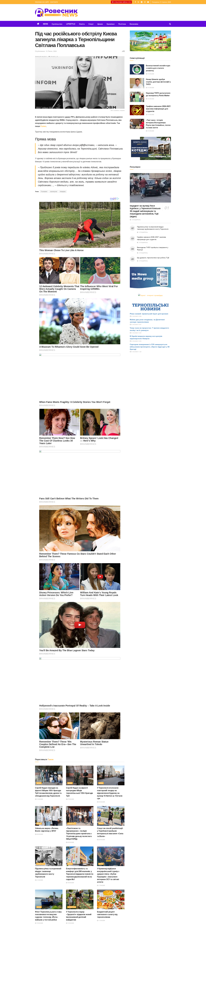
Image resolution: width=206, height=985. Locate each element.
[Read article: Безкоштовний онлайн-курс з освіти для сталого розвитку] (137, 69)
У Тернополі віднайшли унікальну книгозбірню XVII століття (109, 952)
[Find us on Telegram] (141, 2)
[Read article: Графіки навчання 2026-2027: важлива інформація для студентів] (137, 110)
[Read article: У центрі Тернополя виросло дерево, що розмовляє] (48, 937)
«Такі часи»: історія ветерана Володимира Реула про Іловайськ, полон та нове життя (158, 124)
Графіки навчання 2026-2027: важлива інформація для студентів (158, 108)
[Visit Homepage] (56, 12)
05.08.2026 (101, 958)
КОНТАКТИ (54, 2)
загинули (53, 191)
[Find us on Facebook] (135, 2)
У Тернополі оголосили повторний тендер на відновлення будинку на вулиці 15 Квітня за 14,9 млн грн (109, 793)
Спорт (91, 24)
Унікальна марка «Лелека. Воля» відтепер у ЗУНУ (46, 829)
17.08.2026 (101, 885)
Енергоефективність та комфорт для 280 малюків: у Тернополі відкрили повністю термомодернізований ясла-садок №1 (79, 874)
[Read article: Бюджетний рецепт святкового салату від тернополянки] (110, 899)
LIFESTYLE (70, 24)
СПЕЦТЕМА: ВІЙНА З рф (122, 2)
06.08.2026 (70, 963)
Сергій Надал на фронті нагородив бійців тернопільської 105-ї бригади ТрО (79, 791)
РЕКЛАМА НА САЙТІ (42, 2)
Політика (122, 24)
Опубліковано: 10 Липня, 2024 (46, 51)
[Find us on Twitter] (138, 2)
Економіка (134, 24)
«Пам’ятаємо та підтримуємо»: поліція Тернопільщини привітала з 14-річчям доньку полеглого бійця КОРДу (79, 833)
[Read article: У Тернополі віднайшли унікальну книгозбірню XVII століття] (110, 937)
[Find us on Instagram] (145, 2)
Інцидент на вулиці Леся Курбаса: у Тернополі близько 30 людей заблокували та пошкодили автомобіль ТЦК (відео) (145, 211)
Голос (43, 126)
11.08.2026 (101, 920)
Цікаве (100, 24)
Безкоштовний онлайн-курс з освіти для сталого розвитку (158, 68)
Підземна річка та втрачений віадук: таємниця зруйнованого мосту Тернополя (48, 872)
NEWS (45, 24)
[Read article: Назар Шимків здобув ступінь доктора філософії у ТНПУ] (137, 83)
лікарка (63, 191)
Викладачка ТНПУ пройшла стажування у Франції (152, 248)
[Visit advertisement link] (150, 41)
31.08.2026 (39, 799)
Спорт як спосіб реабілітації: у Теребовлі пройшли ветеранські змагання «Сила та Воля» (110, 832)
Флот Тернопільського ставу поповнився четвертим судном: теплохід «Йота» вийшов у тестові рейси (48, 915)
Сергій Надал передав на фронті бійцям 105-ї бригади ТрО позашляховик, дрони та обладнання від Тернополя (48, 791)
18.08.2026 (70, 882)
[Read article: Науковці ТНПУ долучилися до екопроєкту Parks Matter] (137, 97)
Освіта (82, 24)
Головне (44, 191)
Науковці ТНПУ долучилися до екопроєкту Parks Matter (158, 94)
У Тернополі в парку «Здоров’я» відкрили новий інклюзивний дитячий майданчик (78, 915)
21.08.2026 (39, 880)
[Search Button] (170, 24)
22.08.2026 (70, 842)
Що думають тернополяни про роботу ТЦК (153, 257)
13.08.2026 (70, 923)
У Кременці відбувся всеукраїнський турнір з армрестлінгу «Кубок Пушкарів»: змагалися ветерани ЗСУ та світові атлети (108, 875)
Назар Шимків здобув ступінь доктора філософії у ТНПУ (158, 82)
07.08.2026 (39, 955)
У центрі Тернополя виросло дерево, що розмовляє (48, 950)
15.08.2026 (39, 923)
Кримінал (111, 24)
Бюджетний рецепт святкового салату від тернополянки (107, 914)
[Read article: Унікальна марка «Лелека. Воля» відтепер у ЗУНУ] (48, 816)
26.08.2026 (101, 802)
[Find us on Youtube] (148, 2)
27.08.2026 (70, 799)
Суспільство (57, 24)
